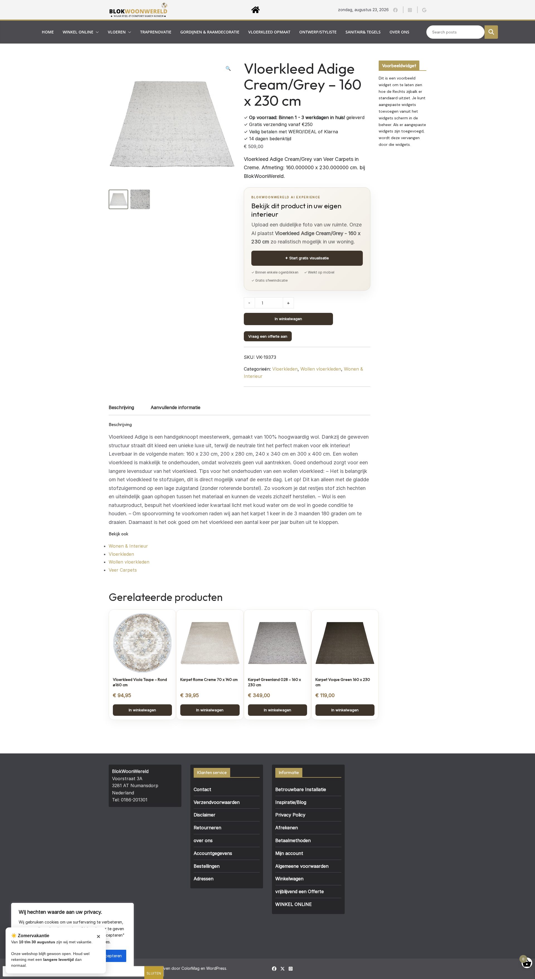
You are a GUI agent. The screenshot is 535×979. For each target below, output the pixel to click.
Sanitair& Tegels (363, 32)
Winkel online (78, 32)
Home (48, 32)
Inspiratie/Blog (290, 802)
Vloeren (117, 32)
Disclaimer (204, 815)
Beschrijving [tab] (121, 407)
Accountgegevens (213, 853)
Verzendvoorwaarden (217, 802)
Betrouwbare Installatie (300, 789)
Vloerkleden (285, 369)
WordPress (216, 968)
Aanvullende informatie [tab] (175, 407)
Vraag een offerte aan (267, 336)
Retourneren (207, 827)
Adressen (203, 878)
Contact (202, 789)
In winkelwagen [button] (142, 710)
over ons (399, 32)
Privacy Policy (290, 815)
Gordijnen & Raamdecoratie (209, 32)
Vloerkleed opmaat (269, 32)
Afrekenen (286, 827)
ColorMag (190, 968)
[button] (96, 32)
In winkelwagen (288, 318)
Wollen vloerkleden (320, 369)
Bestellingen (207, 866)
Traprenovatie (155, 32)
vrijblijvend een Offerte (299, 891)
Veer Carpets (123, 570)
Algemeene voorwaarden (302, 866)
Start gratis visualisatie (307, 258)
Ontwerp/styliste (318, 32)
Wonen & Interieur (128, 546)
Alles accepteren (106, 955)
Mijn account (289, 853)
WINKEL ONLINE (293, 904)
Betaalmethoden (293, 840)
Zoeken (491, 32)
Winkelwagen (289, 878)
